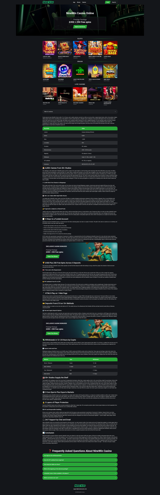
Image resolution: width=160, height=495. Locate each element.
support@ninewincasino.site (80, 489)
